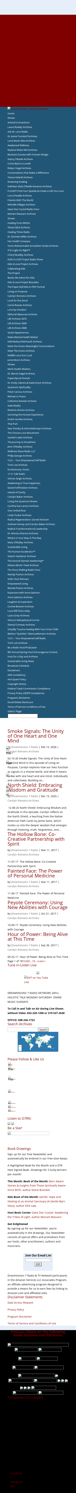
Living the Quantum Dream (22, 501)
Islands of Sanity (16, 492)
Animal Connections (19, 122)
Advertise (38, 21)
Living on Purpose (17, 291)
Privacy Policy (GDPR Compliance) (26, 693)
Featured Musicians (38, 82)
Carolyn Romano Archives (22, 295)
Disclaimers (14, 670)
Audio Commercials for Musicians (38, 91)
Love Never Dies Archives (21, 140)
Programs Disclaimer (19, 697)
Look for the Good (18, 300)
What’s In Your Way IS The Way (24, 538)
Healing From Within (19, 223)
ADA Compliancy (17, 675)
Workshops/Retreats (38, 95)
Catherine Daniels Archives (22, 401)
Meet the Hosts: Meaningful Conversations (31, 346)
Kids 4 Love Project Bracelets (23, 282)
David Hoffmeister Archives (22, 487)
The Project (14, 273)
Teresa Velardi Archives (20, 177)
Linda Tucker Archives (19, 515)
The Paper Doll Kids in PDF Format (26, 286)
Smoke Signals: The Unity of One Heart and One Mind (36, 736)
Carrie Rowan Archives (20, 305)
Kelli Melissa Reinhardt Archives (25, 341)
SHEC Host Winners (18, 579)
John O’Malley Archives (20, 446)
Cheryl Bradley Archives (20, 254)
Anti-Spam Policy (17, 679)
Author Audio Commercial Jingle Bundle (38, 43)
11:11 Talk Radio (16, 474)
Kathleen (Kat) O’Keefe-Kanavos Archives (30, 186)
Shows (11, 117)
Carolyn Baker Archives (20, 496)
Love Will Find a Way (19, 610)
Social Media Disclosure (20, 702)
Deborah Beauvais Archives (22, 314)
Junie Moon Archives (19, 360)
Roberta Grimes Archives (21, 410)
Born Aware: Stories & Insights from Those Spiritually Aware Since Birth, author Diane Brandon (37, 1185)
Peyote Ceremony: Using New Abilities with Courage (38, 905)
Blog (38, 60)
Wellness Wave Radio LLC (21, 451)
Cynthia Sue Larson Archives (23, 506)
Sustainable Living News (21, 661)
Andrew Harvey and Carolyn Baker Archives (31, 524)
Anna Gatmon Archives (20, 597)
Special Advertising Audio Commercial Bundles (38, 25)
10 (33, 961)
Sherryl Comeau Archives (21, 624)
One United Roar (17, 510)
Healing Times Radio (19, 232)
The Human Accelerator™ (21, 551)
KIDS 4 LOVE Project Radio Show (25, 259)
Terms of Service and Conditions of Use (32, 1323)
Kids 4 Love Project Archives (23, 264)
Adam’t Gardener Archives (22, 556)
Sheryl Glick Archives (19, 227)
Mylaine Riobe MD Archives (22, 150)
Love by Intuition (17, 309)
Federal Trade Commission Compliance (29, 688)
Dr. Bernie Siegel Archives (21, 373)
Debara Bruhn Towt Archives (23, 565)
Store (38, 100)
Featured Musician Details (38, 87)
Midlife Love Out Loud (20, 355)
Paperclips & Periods (19, 378)
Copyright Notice (17, 684)
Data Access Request (20, 1302)
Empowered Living (18, 583)
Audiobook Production (38, 38)
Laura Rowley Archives (20, 127)
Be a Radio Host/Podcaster (22, 647)
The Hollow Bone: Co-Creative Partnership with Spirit (36, 839)
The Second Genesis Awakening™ (26, 560)
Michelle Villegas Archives (21, 204)
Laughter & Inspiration (20, 601)
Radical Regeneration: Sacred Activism (28, 519)
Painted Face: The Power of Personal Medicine (35, 873)
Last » (42, 961)
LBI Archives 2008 (17, 328)
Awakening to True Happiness (24, 483)
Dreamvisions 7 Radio (24, 747)
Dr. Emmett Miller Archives (22, 236)
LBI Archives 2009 (17, 323)
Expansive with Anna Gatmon (24, 592)
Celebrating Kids (16, 268)
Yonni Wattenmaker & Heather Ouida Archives (33, 245)
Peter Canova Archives (20, 391)
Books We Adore (38, 34)
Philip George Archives (20, 455)
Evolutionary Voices (18, 469)
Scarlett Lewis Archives (20, 437)
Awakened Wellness (18, 145)
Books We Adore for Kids (38, 56)
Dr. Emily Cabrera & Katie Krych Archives (29, 382)
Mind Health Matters (19, 369)
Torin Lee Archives (17, 464)
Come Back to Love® (19, 163)
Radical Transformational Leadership (28, 528)
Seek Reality (14, 405)
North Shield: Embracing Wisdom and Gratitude (35, 787)
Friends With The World (20, 200)
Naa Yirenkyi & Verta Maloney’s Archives (29, 428)
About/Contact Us (38, 16)
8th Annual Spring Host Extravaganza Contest (33, 652)
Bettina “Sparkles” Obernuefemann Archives (32, 633)
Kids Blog (38, 65)
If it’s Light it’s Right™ (19, 250)
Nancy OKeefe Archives (20, 159)
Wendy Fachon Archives (21, 574)
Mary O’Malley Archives (20, 542)
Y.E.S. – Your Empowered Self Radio (27, 460)
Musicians (38, 78)
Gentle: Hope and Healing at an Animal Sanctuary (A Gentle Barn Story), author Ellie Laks (36, 1201)
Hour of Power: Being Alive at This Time (38, 936)
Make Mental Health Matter (23, 337)
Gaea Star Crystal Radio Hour (23, 209)
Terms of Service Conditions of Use (26, 706)
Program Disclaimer (20, 1316)
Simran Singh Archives (20, 478)
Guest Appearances (18, 332)
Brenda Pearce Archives (20, 588)
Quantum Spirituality (19, 387)
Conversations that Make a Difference (28, 172)
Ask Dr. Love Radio (18, 131)
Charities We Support (38, 69)
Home (11, 113)
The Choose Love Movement (23, 432)
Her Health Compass (19, 241)
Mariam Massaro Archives (22, 213)
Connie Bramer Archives (21, 606)
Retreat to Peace (17, 396)
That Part (13, 423)
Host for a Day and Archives (23, 656)
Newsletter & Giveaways (38, 29)
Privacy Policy (16, 1309)
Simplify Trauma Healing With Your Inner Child (33, 629)
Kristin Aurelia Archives (20, 419)
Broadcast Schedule (18, 665)
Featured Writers (38, 47)
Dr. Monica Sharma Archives (23, 533)
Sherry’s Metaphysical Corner (23, 620)
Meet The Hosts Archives (21, 350)
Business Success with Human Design (28, 154)
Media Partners (38, 73)
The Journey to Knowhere (21, 442)
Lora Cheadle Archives (20, 195)
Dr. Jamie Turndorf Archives (22, 136)
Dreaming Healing (17, 181)
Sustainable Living (17, 547)
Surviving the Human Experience (25, 414)
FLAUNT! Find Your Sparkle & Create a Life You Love (36, 191)
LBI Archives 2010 (17, 318)
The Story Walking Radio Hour (24, 569)
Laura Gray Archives (18, 615)
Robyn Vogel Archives (19, 168)
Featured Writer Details (38, 51)
